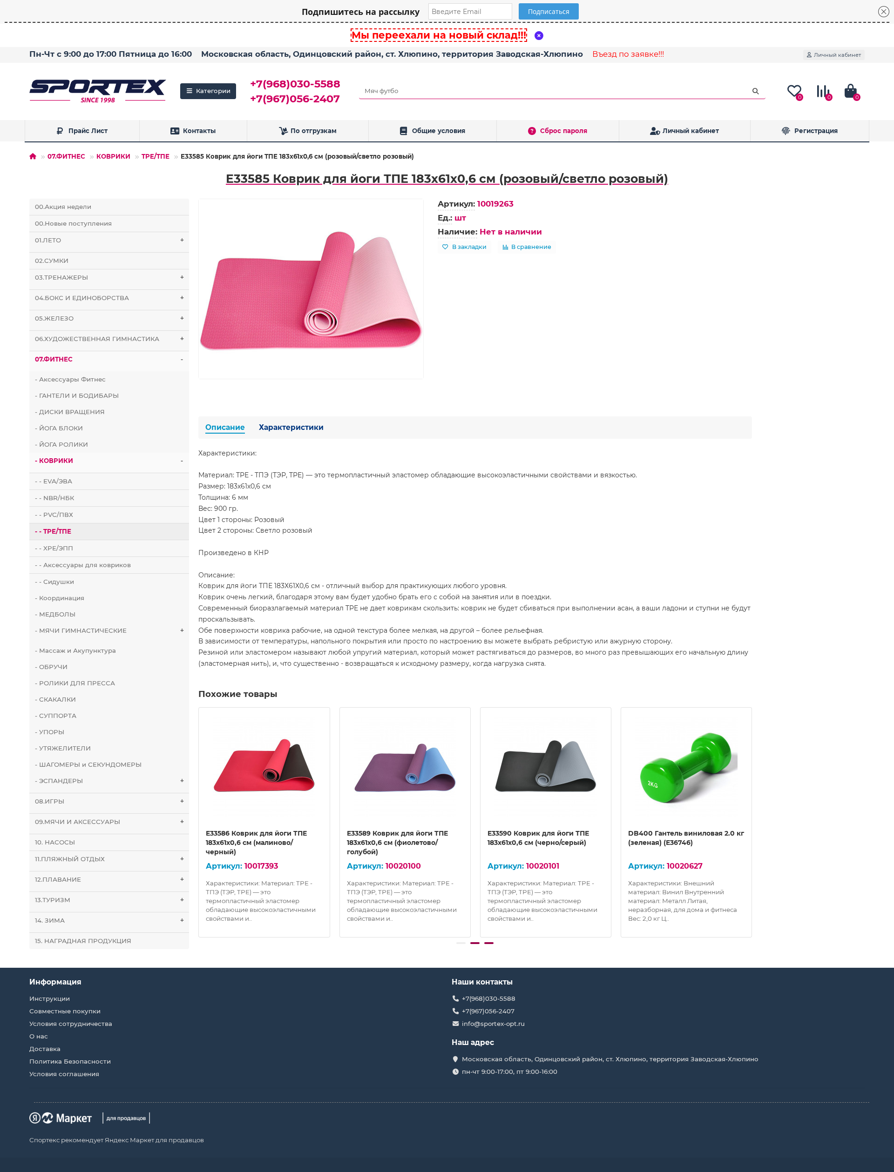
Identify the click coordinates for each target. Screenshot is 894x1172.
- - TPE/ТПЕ (53, 531)
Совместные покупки (65, 1011)
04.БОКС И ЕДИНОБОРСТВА (109, 297)
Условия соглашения (64, 1074)
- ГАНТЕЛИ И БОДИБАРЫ (77, 395)
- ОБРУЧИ (51, 666)
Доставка (45, 1048)
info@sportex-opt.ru (493, 1023)
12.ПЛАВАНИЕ (109, 879)
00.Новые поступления (73, 223)
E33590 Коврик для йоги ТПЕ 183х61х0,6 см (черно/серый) (538, 838)
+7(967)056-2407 (295, 98)
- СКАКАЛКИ (55, 699)
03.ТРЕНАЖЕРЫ (109, 277)
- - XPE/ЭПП (54, 548)
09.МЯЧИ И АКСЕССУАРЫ (109, 821)
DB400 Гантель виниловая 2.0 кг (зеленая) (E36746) (686, 838)
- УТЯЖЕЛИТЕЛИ (63, 748)
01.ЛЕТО (109, 240)
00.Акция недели (63, 206)
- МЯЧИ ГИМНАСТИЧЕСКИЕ (109, 630)
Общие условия (438, 130)
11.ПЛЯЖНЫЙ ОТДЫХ (109, 859)
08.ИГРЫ (109, 801)
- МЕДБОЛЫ (55, 614)
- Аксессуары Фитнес (70, 379)
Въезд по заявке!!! (628, 54)
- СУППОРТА (55, 715)
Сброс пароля (563, 130)
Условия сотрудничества (70, 1023)
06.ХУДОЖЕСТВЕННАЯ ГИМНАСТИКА (109, 338)
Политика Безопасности (70, 1061)
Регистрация (816, 130)
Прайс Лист (88, 130)
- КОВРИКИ (109, 460)
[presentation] (199, 821)
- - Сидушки (54, 581)
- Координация (59, 598)
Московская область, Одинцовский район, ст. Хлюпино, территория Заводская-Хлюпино (392, 54)
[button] (461, 943)
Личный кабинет (691, 130)
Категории (213, 90)
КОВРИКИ (113, 156)
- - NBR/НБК (54, 498)
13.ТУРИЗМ (109, 900)
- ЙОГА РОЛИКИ (61, 444)
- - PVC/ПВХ (54, 514)
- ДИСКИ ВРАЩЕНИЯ (70, 411)
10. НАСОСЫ (55, 842)
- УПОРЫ (49, 732)
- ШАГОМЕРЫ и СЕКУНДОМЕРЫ (88, 764)
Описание (225, 427)
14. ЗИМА (109, 920)
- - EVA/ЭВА (53, 481)
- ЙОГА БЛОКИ (59, 428)
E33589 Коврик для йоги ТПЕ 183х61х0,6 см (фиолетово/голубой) (397, 842)
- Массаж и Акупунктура (75, 650)
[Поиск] (755, 91)
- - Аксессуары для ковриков (83, 565)
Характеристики (291, 427)
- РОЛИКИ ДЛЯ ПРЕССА (75, 683)
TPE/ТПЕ (155, 156)
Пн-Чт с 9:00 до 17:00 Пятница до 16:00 (110, 54)
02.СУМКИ (51, 260)
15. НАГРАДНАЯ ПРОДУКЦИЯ (83, 940)
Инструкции (49, 998)
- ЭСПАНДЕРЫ (109, 780)
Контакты (199, 130)
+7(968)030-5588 (295, 83)
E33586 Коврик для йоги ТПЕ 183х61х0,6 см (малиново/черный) (256, 842)
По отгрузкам (314, 130)
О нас (38, 1036)
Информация (55, 982)
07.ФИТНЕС (66, 156)
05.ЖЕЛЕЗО (109, 318)
